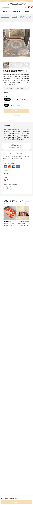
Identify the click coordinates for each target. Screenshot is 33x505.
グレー (12, 105)
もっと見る (27, 202)
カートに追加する (16, 115)
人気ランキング (27, 11)
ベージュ (19, 105)
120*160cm (24, 99)
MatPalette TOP (5, 17)
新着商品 (5, 11)
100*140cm (15, 99)
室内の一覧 (14, 17)
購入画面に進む (16, 110)
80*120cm (7, 99)
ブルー (6, 105)
